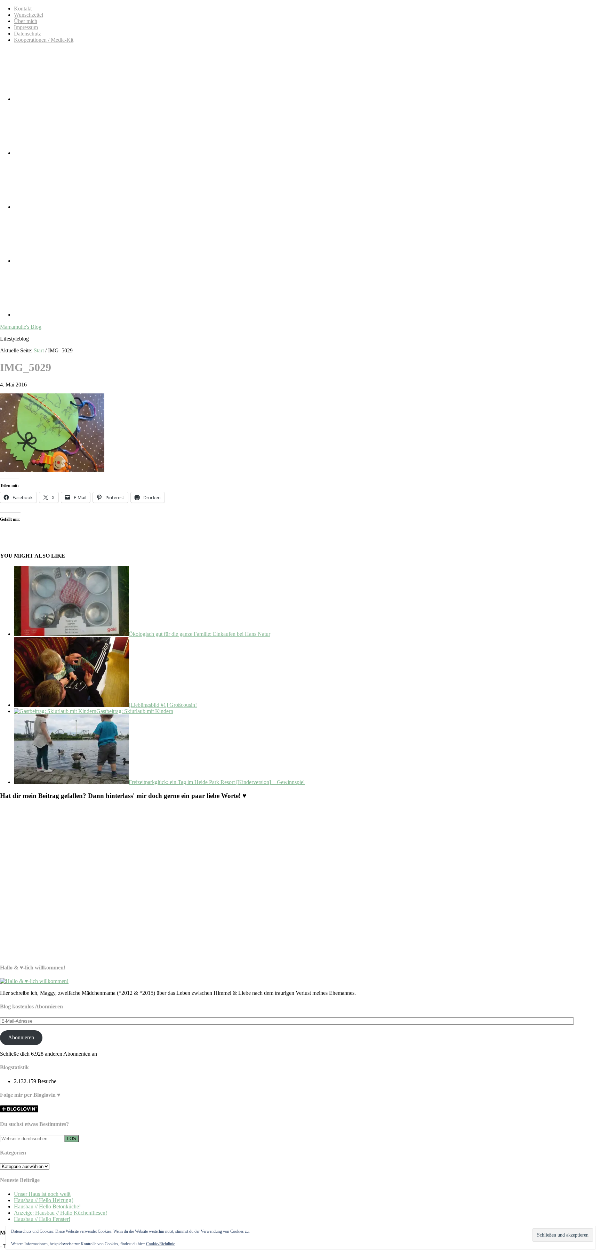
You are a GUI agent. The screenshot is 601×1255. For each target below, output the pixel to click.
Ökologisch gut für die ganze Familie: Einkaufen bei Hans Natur (199, 634)
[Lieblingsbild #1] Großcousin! (163, 705)
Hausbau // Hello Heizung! (43, 1200)
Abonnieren (21, 1037)
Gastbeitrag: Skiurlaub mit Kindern (134, 711)
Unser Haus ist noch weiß (42, 1194)
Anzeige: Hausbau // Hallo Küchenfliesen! (60, 1213)
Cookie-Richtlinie (160, 1243)
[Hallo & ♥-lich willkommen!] (34, 981)
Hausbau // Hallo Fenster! (42, 1219)
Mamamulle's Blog (20, 327)
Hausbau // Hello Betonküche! (47, 1206)
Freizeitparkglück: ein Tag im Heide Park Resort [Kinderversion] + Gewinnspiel (217, 782)
